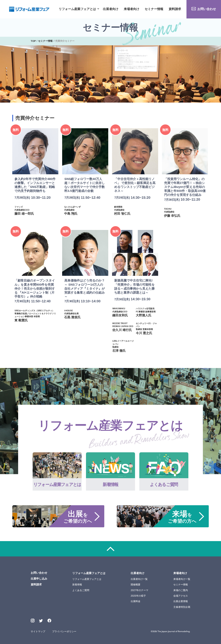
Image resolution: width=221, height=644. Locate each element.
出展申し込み (39, 578)
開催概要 (135, 584)
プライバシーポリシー (64, 631)
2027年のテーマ (139, 590)
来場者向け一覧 (181, 579)
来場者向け (131, 9)
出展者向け (110, 9)
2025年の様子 (138, 595)
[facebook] (49, 620)
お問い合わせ (206, 9)
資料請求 (175, 9)
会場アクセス (180, 595)
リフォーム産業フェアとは (77, 9)
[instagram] (33, 620)
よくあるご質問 (80, 590)
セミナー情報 (154, 9)
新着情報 (77, 584)
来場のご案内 (180, 590)
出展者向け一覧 (139, 579)
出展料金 (135, 601)
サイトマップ (38, 631)
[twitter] (41, 621)
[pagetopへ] (110, 548)
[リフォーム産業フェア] (29, 9)
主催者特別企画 (181, 607)
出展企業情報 (180, 601)
